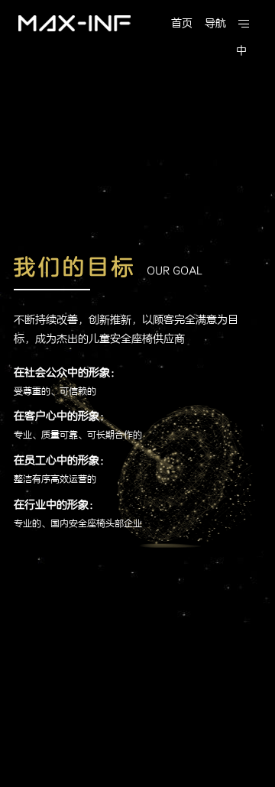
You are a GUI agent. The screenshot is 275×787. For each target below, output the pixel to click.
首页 (181, 23)
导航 (215, 23)
